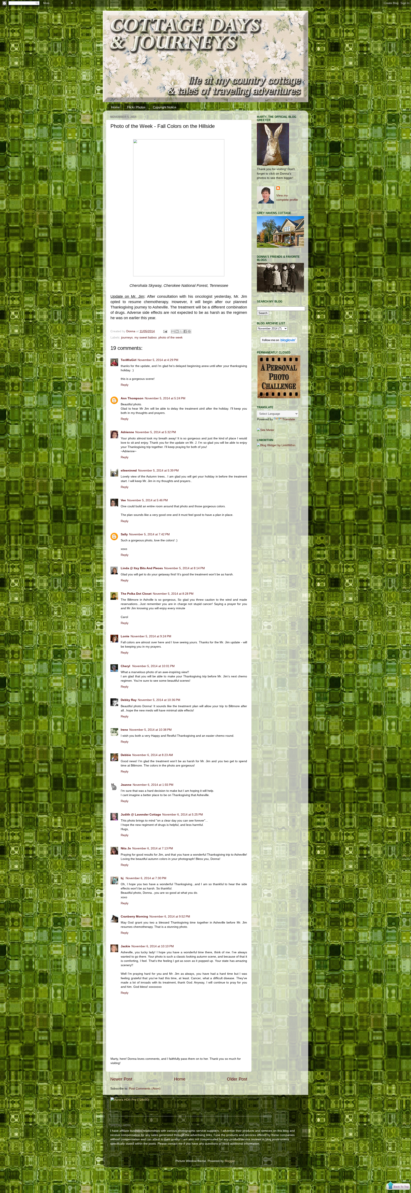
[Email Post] (165, 331)
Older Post (237, 1079)
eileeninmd (129, 470)
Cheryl (126, 666)
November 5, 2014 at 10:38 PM (150, 729)
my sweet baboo (145, 337)
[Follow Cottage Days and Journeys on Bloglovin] (278, 342)
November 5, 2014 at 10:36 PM (159, 700)
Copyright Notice (164, 107)
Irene (124, 729)
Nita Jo (126, 848)
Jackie (125, 946)
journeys (127, 337)
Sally (124, 534)
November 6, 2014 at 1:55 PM (153, 784)
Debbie (126, 755)
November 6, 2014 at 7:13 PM (152, 848)
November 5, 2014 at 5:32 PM (155, 432)
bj (122, 878)
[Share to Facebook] (185, 331)
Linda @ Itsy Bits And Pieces (142, 568)
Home (115, 107)
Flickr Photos (136, 107)
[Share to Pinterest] (189, 331)
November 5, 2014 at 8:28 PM (173, 593)
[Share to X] (181, 331)
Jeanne (126, 784)
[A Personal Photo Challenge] (279, 397)
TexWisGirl (128, 360)
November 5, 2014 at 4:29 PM (158, 360)
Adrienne (127, 432)
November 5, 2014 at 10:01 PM (153, 666)
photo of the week (170, 337)
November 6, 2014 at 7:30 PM (146, 878)
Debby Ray (129, 700)
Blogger (230, 1161)
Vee (123, 500)
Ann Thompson (132, 398)
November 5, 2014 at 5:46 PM (147, 500)
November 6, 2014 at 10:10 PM (152, 946)
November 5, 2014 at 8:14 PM (184, 568)
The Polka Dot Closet (136, 593)
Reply (124, 384)
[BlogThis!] (177, 331)
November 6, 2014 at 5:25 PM (182, 814)
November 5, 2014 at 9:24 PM (151, 636)
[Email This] (173, 331)
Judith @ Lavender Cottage (141, 814)
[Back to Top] (398, 1186)
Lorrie (125, 636)
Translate (288, 419)
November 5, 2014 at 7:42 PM (149, 534)
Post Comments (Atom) (145, 1088)
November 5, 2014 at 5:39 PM (158, 470)
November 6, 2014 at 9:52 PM (169, 916)
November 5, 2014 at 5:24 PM (165, 398)
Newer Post (121, 1079)
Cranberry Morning (134, 916)
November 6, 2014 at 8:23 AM (152, 755)
